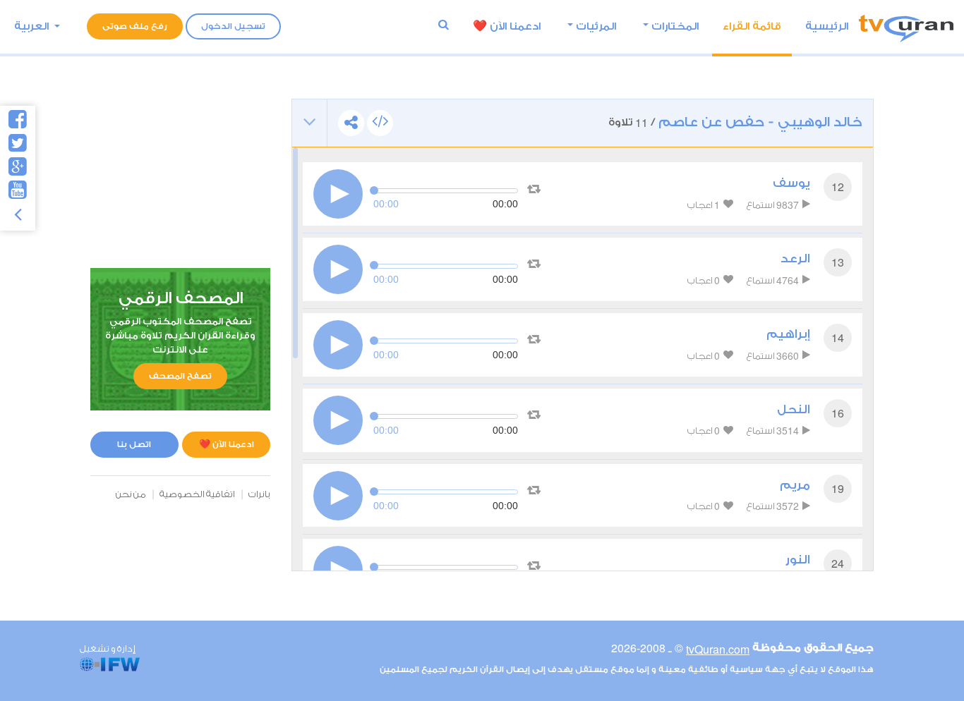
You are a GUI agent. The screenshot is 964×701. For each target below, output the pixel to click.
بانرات (259, 494)
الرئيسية (826, 26)
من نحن (131, 494)
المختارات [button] (675, 26)
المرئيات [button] (596, 26)
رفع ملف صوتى (134, 26)
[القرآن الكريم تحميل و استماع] (906, 26)
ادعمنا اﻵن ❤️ (507, 26)
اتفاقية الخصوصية (197, 494)
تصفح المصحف (180, 376)
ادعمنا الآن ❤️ (226, 444)
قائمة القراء (752, 26)
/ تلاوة (735, 122)
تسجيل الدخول (233, 26)
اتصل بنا (134, 444)
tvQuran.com (717, 649)
